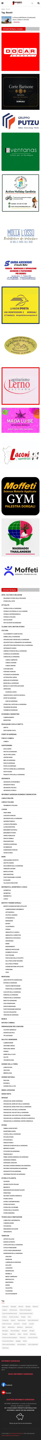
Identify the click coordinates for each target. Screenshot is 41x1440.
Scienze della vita (9, 1086)
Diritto (5, 727)
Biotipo (7, 923)
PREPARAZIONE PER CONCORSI (12, 1026)
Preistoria (7, 1193)
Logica (5, 899)
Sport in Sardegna (9, 698)
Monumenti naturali (10, 830)
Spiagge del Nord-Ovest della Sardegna (17, 1107)
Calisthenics (9, 926)
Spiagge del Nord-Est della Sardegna (16, 1104)
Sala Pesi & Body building (14, 961)
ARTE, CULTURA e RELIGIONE (11, 595)
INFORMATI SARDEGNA (16, 1433)
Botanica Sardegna (10, 983)
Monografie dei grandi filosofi (14, 1190)
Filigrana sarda (11, 692)
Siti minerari (7, 847)
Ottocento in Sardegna (11, 1151)
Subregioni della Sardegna (13, 1253)
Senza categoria (8, 1090)
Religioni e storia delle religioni (14, 598)
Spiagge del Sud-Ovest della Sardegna (16, 1115)
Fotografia (7, 1226)
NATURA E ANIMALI (8, 1023)
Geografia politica (9, 787)
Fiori (29, 1317)
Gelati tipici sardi (9, 754)
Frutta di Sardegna (10, 752)
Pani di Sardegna (9, 763)
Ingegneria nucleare (10, 1229)
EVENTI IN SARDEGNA (9, 734)
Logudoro (8, 1268)
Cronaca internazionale (12, 614)
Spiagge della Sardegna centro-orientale (18, 1121)
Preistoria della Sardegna (9, 1337)
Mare (3, 857)
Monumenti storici (9, 833)
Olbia (19, 1334)
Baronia (21, 1306)
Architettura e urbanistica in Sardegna (17, 642)
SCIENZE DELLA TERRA (9, 1064)
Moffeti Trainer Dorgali (11, 903)
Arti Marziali (9, 912)
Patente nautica (9, 1033)
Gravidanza (9, 941)
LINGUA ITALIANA (7, 802)
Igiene (7, 944)
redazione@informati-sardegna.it (10, 1435)
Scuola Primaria (32, 1337)
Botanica (6, 1083)
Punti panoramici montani (12, 1009)
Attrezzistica (10, 918)
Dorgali (23, 1317)
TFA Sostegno (8, 1035)
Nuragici (4, 1334)
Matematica (11, 1327)
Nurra (7, 1285)
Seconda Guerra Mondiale (12, 1196)
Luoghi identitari (9, 827)
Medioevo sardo (9, 1148)
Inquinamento (10, 946)
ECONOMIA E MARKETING (10, 714)
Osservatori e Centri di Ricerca (14, 695)
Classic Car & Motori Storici (12, 627)
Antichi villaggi (8, 1239)
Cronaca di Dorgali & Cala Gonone (15, 611)
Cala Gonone (13, 1310)
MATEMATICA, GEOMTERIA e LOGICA (14, 887)
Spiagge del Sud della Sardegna (14, 1109)
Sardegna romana (9, 1160)
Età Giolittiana (8, 1137)
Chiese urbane (10, 665)
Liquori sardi (7, 757)
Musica (4, 1019)
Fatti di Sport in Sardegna (12, 623)
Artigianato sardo (9, 648)
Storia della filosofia (11, 1210)
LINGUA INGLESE (7, 798)
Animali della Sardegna (11, 637)
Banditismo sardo (9, 1131)
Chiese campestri (11, 660)
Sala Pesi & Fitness (11, 964)
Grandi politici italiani (11, 1184)
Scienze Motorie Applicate (14, 966)
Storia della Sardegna (8, 1344)
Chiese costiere (10, 663)
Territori (5, 1236)
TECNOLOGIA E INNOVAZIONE (11, 1217)
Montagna (5, 977)
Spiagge (4, 1098)
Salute (5, 1057)
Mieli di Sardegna (9, 760)
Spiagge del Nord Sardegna (13, 1101)
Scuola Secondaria (7, 1341)
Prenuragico (8, 1154)
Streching (9, 969)
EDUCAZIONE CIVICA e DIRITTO (12, 724)
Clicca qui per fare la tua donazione (20, 1423)
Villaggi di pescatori (10, 883)
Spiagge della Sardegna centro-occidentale (19, 1118)
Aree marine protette (11, 860)
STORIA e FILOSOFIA (8, 1178)
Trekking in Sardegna (11, 1015)
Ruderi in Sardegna (10, 844)
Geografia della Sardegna (12, 818)
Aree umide (7, 812)
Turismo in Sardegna (10, 710)
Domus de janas (14, 1317)
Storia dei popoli (9, 1204)
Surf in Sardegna (11, 701)
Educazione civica (9, 730)
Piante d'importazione (12, 986)
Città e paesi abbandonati (12, 1250)
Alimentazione (8, 1043)
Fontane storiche (9, 671)
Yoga (7, 972)
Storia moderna (9, 1213)
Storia (4, 1125)
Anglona (8, 1256)
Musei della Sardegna (11, 683)
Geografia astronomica (11, 782)
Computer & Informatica (11, 1220)
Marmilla (8, 1274)
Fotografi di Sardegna (11, 674)
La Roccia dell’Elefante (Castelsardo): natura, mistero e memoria (24, 18)
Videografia (7, 1232)
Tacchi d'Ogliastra (9, 1012)
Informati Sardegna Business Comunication (18, 794)
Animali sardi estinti (10, 1128)
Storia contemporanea (11, 1201)
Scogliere (6, 880)
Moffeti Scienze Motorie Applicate (15, 906)
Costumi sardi (8, 669)
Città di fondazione (10, 1247)
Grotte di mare (8, 863)
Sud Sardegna (22, 1344)
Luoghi (4, 809)
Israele (24, 1324)
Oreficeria (7, 689)
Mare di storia (8, 871)
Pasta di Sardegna (9, 766)
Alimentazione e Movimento (14, 909)
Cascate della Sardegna (12, 992)
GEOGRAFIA (5, 778)
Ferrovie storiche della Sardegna (15, 1145)
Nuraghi (32, 1330)
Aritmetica (7, 890)
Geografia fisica (9, 785)
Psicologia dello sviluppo (14, 958)
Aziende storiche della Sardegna (15, 651)
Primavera (23, 1337)
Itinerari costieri (9, 868)
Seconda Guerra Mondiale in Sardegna (17, 1165)
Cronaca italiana (9, 617)
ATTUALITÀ (5, 605)
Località (31, 1324)
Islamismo (17, 1324)
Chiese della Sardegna (11, 657)
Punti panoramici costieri (12, 877)
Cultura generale (9, 1030)
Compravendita (8, 717)
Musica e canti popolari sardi (13, 686)
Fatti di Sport (7, 620)
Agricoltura (7, 1067)
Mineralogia (7, 1073)
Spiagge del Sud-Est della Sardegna (16, 1112)
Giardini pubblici (9, 821)
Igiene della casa (9, 1054)
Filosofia (6, 1181)
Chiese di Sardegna (25, 1310)
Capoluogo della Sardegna (13, 1245)
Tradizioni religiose (10, 707)
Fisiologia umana (9, 1048)
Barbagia (8, 1259)
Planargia (9, 1291)
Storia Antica (8, 1199)
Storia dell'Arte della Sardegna (14, 704)
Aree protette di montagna (12, 980)
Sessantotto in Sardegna (12, 1171)
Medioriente (28, 1327)
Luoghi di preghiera (10, 824)
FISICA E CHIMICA (7, 738)
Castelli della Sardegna (12, 1134)
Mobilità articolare (12, 949)
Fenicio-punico (8, 1143)
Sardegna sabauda (10, 1163)
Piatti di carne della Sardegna (14, 769)
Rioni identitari (8, 841)
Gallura (8, 1265)
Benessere (9, 921)
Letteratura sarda (10, 677)
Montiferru (9, 1282)
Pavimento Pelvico (11, 952)
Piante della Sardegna (13, 989)
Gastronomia (6, 745)
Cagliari (4, 1310)
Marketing (7, 720)
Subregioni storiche (10, 850)
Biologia (6, 1080)
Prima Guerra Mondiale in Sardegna (15, 1157)
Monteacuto (9, 1279)
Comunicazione (8, 1223)
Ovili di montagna (9, 1003)
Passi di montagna (9, 1006)
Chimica (6, 741)
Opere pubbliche (9, 835)
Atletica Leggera (11, 915)
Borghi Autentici (9, 1242)
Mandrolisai (9, 1271)
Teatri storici (8, 853)
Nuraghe (24, 1330)
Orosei (25, 1334)
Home (3, 9)
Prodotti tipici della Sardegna (14, 774)
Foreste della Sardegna (12, 998)
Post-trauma (9, 955)
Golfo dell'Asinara (33, 1320)
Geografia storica (9, 790)
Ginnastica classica (12, 932)
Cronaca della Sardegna (12, 608)
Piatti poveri (7, 772)
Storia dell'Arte (9, 601)
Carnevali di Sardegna (11, 654)
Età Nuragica (8, 1140)
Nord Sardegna (15, 1330)
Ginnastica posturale (13, 938)
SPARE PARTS (6, 1094)
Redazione (17, 22)
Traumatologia (8, 1060)
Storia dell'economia (10, 1207)
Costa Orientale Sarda (26, 1313)
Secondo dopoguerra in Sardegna (15, 1168)
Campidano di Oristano (13, 1262)
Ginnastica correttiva (13, 935)
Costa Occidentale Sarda (9, 1313)
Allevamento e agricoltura (13, 634)
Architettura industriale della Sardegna (18, 645)
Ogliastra (8, 1288)
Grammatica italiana (10, 805)
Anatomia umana (9, 1046)
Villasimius (5, 1348)
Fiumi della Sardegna (10, 995)
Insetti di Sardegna (10, 1000)
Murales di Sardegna (10, 680)
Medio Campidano (11, 1276)
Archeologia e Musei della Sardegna (16, 639)
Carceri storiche (9, 815)
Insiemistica (7, 896)
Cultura (4, 630)
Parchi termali (8, 838)
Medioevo (6, 1187)
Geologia (6, 1070)
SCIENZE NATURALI (8, 1077)
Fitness (7, 929)
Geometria (7, 893)
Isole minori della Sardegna (13, 866)
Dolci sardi (7, 749)
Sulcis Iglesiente (11, 1294)
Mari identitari (8, 874)
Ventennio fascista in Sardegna (14, 1174)
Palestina (32, 1334)
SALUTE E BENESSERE (9, 1039)
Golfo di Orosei (6, 1324)
